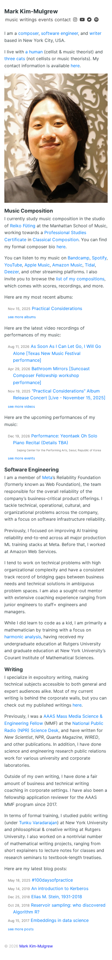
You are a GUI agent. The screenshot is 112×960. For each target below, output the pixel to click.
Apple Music (37, 265)
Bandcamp (78, 257)
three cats (14, 58)
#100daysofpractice (40, 880)
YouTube (13, 265)
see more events (21, 458)
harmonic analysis (22, 636)
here (75, 65)
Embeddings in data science (48, 920)
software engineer (59, 33)
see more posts (21, 929)
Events (45, 19)
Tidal (90, 265)
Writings (28, 19)
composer (28, 33)
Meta (47, 477)
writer (95, 33)
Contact (63, 19)
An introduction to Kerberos (48, 888)
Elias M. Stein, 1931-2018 (45, 896)
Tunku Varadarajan (38, 822)
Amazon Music (67, 265)
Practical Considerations (45, 308)
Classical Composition (56, 239)
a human (34, 51)
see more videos (21, 406)
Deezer (11, 271)
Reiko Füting (22, 225)
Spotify (99, 257)
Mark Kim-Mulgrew (31, 11)
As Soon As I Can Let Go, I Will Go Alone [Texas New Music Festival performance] (57, 353)
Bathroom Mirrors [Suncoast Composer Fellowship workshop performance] (51, 375)
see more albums (22, 317)
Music (11, 19)
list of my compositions (80, 278)
